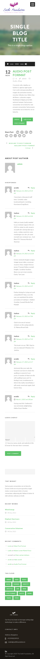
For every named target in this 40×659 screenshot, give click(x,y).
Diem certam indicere (22, 555)
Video (17, 598)
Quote (21, 593)
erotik (16, 188)
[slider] (31, 60)
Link (17, 588)
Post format (20, 123)
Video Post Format (20, 546)
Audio (15, 81)
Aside (16, 579)
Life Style (27, 119)
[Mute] (26, 64)
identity (26, 584)
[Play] (8, 64)
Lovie (9, 546)
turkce (16, 213)
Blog (20, 81)
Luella (9, 550)
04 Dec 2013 (11, 513)
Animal (8, 579)
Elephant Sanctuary (12, 519)
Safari (29, 593)
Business (16, 584)
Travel (8, 598)
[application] (20, 64)
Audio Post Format (20, 564)
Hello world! (18, 560)
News (24, 588)
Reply (33, 188)
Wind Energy (9, 510)
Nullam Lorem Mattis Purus (22, 550)
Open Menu (32, 4)
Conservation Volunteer (14, 528)
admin (24, 78)
